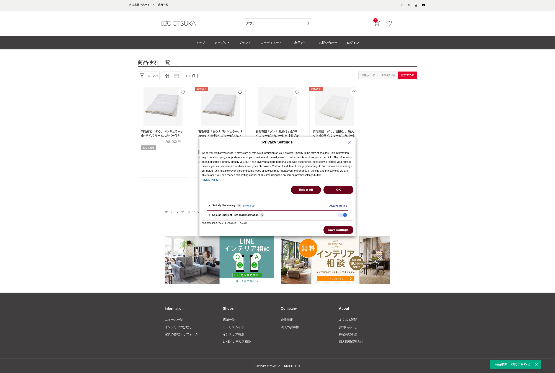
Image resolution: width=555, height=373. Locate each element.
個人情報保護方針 (351, 341)
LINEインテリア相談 (237, 341)
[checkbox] (342, 215)
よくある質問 (348, 319)
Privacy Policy (210, 179)
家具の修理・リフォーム (181, 334)
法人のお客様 (290, 327)
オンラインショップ (195, 212)
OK (338, 189)
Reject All (306, 189)
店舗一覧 (229, 319)
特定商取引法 (348, 334)
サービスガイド (233, 327)
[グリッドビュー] (167, 76)
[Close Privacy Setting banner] (349, 143)
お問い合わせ (348, 327)
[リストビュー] (176, 76)
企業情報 (287, 319)
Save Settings (338, 229)
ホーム (169, 212)
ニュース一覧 (174, 319)
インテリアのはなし (178, 327)
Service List (249, 205)
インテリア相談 (233, 334)
